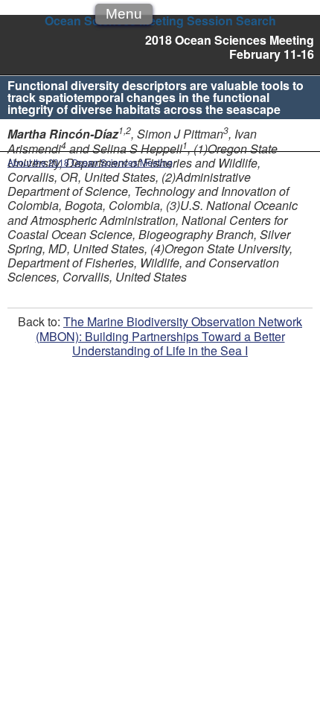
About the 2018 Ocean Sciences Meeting (90, 162)
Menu (124, 14)
